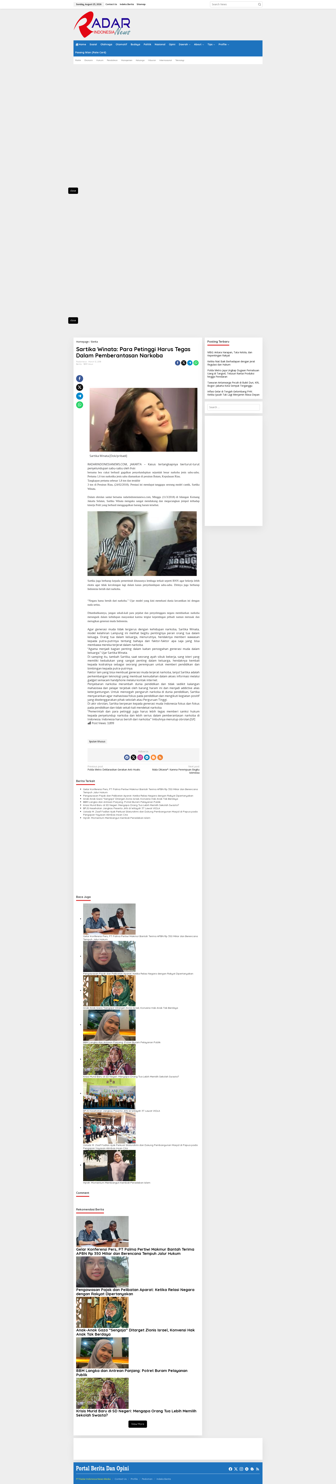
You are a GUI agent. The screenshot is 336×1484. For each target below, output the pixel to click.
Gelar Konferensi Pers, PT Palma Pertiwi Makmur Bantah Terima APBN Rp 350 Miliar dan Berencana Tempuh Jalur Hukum (140, 791)
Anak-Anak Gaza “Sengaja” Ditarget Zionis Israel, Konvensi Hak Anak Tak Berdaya (130, 798)
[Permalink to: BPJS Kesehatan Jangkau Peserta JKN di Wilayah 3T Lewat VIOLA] (109, 1093)
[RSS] (160, 757)
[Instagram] (140, 757)
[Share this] (177, 362)
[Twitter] (133, 757)
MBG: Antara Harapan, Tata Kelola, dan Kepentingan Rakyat (229, 354)
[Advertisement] (89, 127)
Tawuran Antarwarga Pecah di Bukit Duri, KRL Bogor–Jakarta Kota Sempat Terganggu (233, 384)
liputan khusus (97, 741)
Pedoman (147, 1479)
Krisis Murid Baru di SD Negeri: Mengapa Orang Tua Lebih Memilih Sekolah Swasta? (131, 805)
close (73, 190)
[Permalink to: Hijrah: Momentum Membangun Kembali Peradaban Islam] (109, 1165)
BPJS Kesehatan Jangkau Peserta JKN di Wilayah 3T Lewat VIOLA (121, 808)
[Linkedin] (147, 757)
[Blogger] (153, 757)
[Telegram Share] (189, 362)
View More (137, 1424)
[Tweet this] (183, 362)
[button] (259, 4)
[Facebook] (127, 757)
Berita (79, 364)
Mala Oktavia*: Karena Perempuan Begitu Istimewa (175, 769)
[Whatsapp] (196, 362)
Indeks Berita (164, 1479)
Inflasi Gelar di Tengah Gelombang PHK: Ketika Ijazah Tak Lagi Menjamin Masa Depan (233, 393)
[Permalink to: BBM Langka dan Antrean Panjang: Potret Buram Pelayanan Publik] (109, 1024)
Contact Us (121, 1479)
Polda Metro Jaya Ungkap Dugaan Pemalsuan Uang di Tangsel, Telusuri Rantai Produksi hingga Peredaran (233, 373)
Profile (134, 1479)
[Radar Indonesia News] (102, 24)
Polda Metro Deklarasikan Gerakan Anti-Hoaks (114, 768)
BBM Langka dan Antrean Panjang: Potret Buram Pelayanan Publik (121, 802)
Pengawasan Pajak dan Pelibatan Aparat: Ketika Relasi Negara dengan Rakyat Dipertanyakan (138, 795)
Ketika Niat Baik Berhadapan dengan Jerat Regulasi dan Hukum (231, 363)
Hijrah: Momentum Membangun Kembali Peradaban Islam (116, 817)
